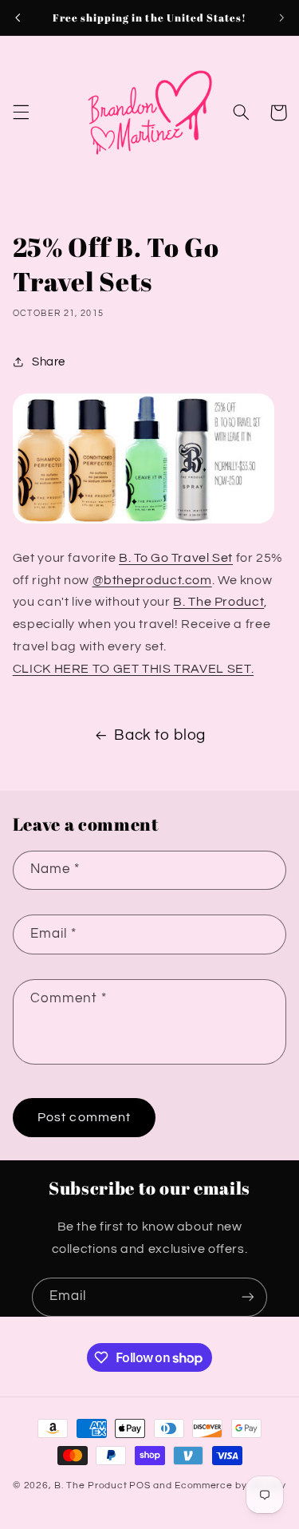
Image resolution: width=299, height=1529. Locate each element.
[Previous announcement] (17, 17)
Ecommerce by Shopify (230, 1485)
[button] (20, 112)
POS (139, 1485)
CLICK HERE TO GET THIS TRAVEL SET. (133, 668)
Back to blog (160, 735)
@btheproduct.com (152, 580)
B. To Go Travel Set (176, 557)
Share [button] (48, 362)
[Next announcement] (281, 17)
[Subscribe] (248, 1297)
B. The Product (218, 601)
